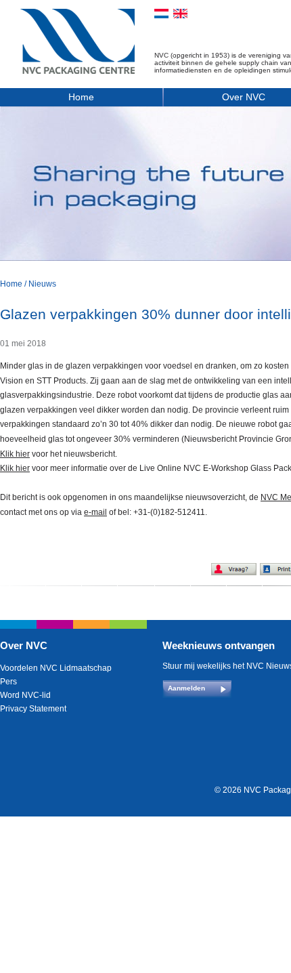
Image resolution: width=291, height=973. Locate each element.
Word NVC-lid (25, 695)
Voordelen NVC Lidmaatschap (56, 668)
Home (81, 96)
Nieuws (42, 284)
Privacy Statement (33, 708)
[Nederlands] (161, 13)
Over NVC (23, 645)
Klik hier (15, 454)
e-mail (95, 512)
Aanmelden (186, 688)
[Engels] (180, 13)
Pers (8, 681)
